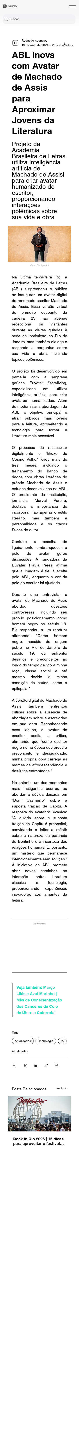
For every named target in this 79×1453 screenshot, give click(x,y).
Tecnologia (45, 1041)
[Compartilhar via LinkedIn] (35, 1065)
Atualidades (23, 1041)
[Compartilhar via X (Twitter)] (25, 1065)
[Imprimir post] (57, 1065)
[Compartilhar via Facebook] (14, 1065)
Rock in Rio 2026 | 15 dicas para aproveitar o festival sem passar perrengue (38, 1141)
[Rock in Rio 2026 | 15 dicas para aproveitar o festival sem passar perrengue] (39, 1113)
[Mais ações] (64, 43)
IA (62, 1041)
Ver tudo (61, 1088)
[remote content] (39, 946)
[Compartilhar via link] (46, 1065)
